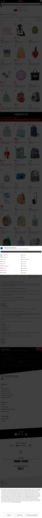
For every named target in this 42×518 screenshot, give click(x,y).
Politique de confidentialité (16, 501)
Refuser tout (19, 515)
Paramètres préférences (31, 515)
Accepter (9, 515)
